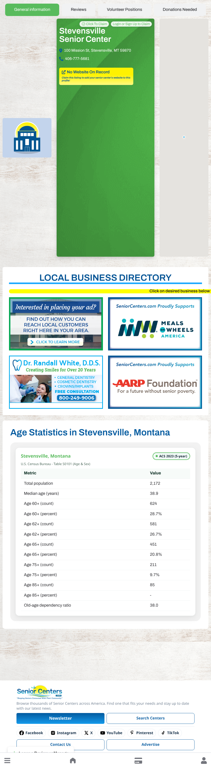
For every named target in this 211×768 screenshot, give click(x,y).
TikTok (173, 733)
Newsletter (60, 718)
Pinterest (144, 733)
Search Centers (150, 718)
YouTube (114, 733)
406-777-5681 (77, 59)
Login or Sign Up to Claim (131, 24)
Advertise (151, 744)
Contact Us (60, 744)
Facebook (34, 733)
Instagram (66, 733)
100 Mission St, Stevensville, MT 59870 (97, 51)
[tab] (32, 10)
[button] (7, 760)
